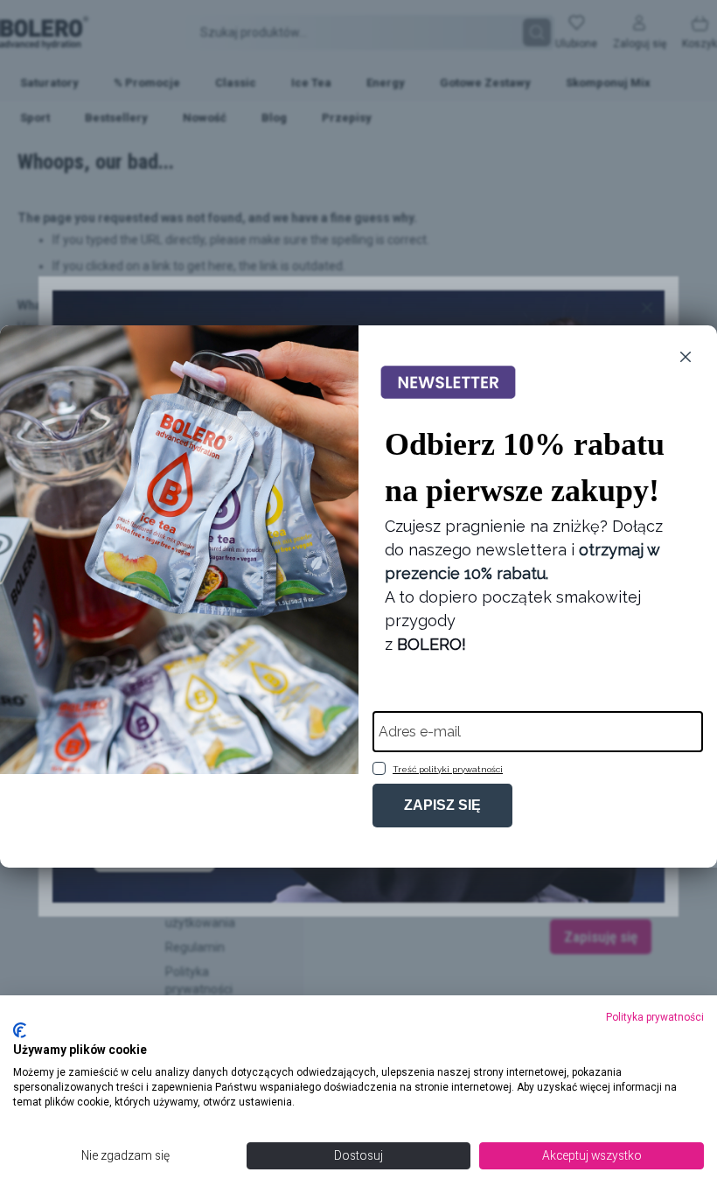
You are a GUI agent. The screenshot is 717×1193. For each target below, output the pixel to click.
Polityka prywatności (655, 1017)
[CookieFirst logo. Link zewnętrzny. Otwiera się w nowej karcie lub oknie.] (19, 1030)
